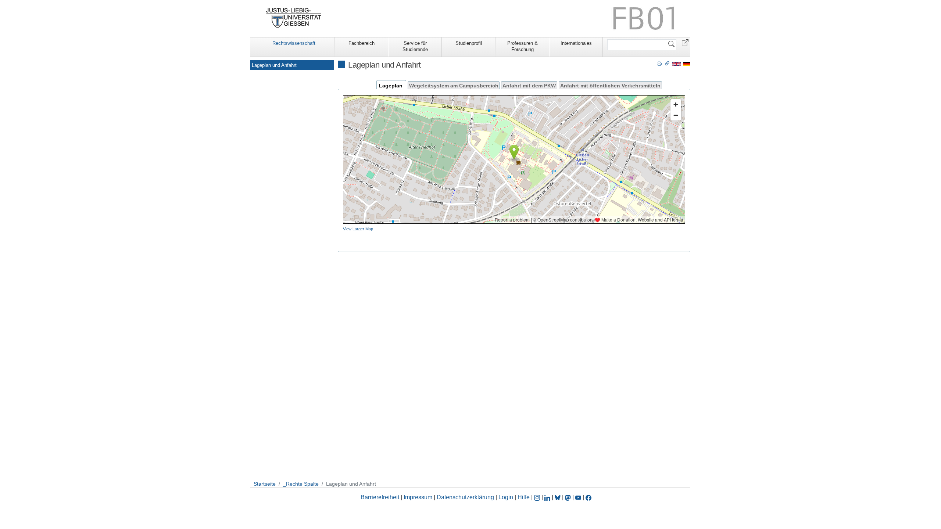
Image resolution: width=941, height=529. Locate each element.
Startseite (265, 484)
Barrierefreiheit (380, 497)
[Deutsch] (686, 63)
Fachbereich (361, 43)
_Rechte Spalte (301, 484)
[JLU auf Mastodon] (568, 497)
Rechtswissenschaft (293, 43)
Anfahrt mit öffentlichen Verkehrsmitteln (610, 85)
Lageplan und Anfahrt (274, 65)
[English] (676, 63)
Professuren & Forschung (522, 46)
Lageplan (390, 85)
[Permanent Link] (667, 63)
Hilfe (524, 497)
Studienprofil (468, 43)
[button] (685, 42)
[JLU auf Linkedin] (548, 497)
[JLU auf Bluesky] (558, 497)
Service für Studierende (415, 46)
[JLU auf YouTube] (578, 497)
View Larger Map (358, 229)
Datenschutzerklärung (465, 497)
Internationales (576, 43)
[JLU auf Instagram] (537, 497)
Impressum (418, 497)
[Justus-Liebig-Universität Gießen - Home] (293, 18)
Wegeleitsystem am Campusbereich (453, 85)
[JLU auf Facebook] (588, 497)
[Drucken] (659, 63)
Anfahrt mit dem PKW (529, 85)
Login (506, 497)
